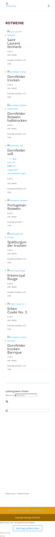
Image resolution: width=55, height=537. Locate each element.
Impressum (10, 493)
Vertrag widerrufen (27, 528)
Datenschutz (23, 493)
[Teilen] (6, 532)
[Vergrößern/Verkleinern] (1, 532)
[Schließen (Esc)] (9, 532)
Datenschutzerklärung (19, 510)
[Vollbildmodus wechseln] (4, 532)
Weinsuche (10, 395)
